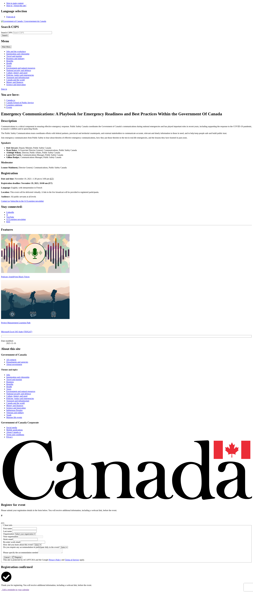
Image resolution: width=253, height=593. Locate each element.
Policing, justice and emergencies (20, 398)
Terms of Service (72, 560)
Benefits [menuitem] (9, 61)
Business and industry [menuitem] (15, 58)
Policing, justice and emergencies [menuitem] (20, 75)
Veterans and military (15, 413)
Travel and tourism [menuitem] (14, 56)
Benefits (9, 384)
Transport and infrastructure (17, 401)
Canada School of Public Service (20, 103)
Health (9, 387)
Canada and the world (15, 403)
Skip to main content (14, 3)
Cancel (6, 557)
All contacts (11, 360)
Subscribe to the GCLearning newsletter (27, 201)
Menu (6, 47)
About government (14, 364)
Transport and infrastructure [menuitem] (17, 77)
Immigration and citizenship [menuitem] (17, 54)
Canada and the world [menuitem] (15, 80)
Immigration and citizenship (17, 377)
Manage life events (14, 417)
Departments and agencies (17, 362)
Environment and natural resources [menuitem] (20, 68)
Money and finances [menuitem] (14, 82)
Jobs (8, 375)
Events (9, 107)
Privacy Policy (55, 560)
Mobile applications (14, 430)
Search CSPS (6, 32)
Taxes (8, 389)
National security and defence (18, 394)
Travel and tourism (14, 379)
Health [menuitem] (9, 63)
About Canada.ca (13, 432)
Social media (11, 427)
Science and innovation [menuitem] (16, 84)
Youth (8, 415)
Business (10, 382)
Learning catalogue (14, 105)
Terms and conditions (15, 435)
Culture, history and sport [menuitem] (16, 73)
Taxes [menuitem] (8, 66)
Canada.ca (10, 100)
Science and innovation (16, 408)
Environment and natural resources (20, 391)
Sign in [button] (4, 89)
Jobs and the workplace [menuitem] (16, 51)
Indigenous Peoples (14, 410)
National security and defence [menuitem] (18, 70)
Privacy (9, 437)
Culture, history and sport (16, 396)
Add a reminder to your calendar (15, 590)
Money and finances (14, 405)
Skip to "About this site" (16, 5)
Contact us (5, 201)
